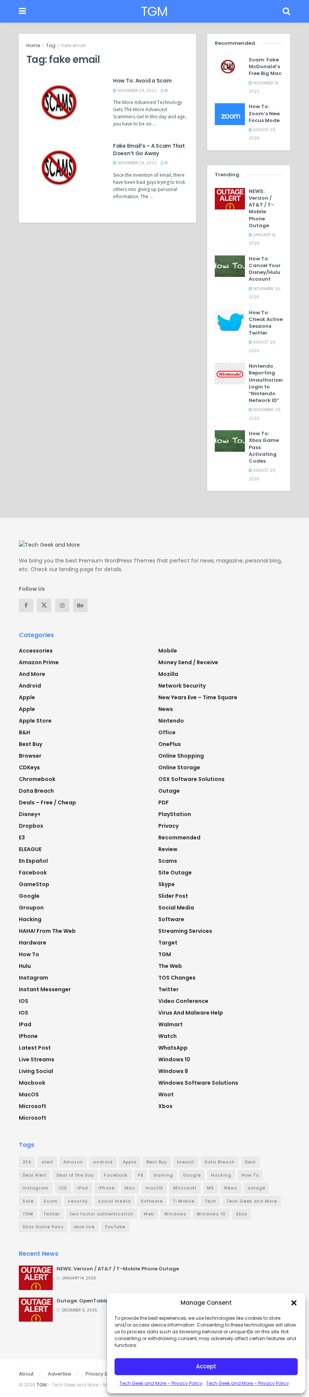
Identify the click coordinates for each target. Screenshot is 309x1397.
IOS (23, 1001)
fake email (73, 45)
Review (167, 849)
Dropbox (31, 826)
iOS (23, 1012)
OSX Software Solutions (191, 779)
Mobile (167, 650)
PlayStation (174, 814)
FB (140, 1175)
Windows (175, 1214)
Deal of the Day (75, 1175)
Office (167, 732)
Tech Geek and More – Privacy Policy (160, 1383)
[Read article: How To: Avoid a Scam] (64, 104)
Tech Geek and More (251, 1201)
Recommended (179, 837)
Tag (50, 45)
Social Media (176, 907)
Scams (167, 861)
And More (32, 674)
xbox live (84, 1227)
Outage (169, 791)
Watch (167, 1036)
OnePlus (169, 744)
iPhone (28, 1036)
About (26, 1373)
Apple (27, 697)
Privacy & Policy (105, 1373)
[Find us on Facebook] (26, 605)
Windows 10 (174, 1059)
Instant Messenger (45, 989)
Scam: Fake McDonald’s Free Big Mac (265, 66)
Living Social (36, 1071)
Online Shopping (181, 756)
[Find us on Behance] (80, 605)
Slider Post (173, 896)
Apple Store (35, 720)
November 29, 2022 (136, 90)
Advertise (59, 1373)
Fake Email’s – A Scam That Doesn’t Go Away (149, 149)
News (165, 709)
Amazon (73, 1162)
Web (149, 1214)
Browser (30, 756)
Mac (130, 1188)
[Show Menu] (22, 11)
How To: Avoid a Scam (142, 80)
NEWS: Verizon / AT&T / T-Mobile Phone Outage (261, 208)
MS (210, 1188)
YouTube (115, 1227)
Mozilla (168, 674)
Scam (51, 1201)
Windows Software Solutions (198, 1083)
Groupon (31, 907)
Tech (210, 1201)
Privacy (168, 826)
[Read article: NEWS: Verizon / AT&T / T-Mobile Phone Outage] (230, 198)
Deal (250, 1162)
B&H (24, 732)
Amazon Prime (39, 662)
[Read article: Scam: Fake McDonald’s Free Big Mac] (230, 67)
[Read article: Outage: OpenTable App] (36, 1310)
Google (29, 896)
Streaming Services (185, 931)
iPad (25, 1024)
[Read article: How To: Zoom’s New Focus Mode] (230, 114)
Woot (166, 1094)
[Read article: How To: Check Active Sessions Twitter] (230, 320)
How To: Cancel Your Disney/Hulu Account (265, 269)
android (103, 1162)
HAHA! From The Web (47, 931)
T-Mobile (183, 1201)
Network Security (182, 685)
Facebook (33, 872)
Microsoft (32, 1106)
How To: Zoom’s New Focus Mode (264, 113)
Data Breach (36, 791)
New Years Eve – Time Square (197, 697)
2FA (27, 1162)
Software (171, 919)
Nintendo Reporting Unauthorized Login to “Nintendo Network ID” (267, 383)
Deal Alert (34, 1175)
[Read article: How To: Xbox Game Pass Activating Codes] (230, 441)
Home (33, 45)
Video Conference (183, 1001)
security (78, 1201)
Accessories (36, 650)
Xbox (165, 1106)
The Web (170, 966)
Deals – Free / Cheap (47, 802)
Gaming (163, 1175)
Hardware (32, 942)
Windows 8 (173, 1071)
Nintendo (171, 720)
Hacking (30, 919)
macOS (29, 1094)
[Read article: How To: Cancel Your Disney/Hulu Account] (230, 266)
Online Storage (179, 767)
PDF (163, 802)
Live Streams (36, 1059)
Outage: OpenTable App (88, 1300)
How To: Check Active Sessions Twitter (266, 323)
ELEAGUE (30, 849)
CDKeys (29, 767)
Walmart (170, 1024)
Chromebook (37, 779)
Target (167, 942)
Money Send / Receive (188, 662)
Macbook (32, 1083)
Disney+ (30, 814)
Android (30, 685)
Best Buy (30, 744)
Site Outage (175, 872)
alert (47, 1162)
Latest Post (35, 1048)
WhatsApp (173, 1048)
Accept (206, 1366)
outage (256, 1188)
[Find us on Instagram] (62, 605)
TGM (154, 11)
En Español (33, 861)
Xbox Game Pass (43, 1227)
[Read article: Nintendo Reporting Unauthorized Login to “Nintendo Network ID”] (230, 373)
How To (29, 954)
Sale (28, 1201)
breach (185, 1162)
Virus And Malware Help (190, 1012)
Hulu (25, 966)
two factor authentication (101, 1214)
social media (114, 1201)
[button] (294, 1303)
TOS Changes (177, 977)
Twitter (168, 989)
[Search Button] (286, 11)
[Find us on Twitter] (44, 605)
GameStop (34, 884)
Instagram (33, 977)
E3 (22, 837)
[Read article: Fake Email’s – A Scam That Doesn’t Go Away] (64, 169)
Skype (166, 884)
